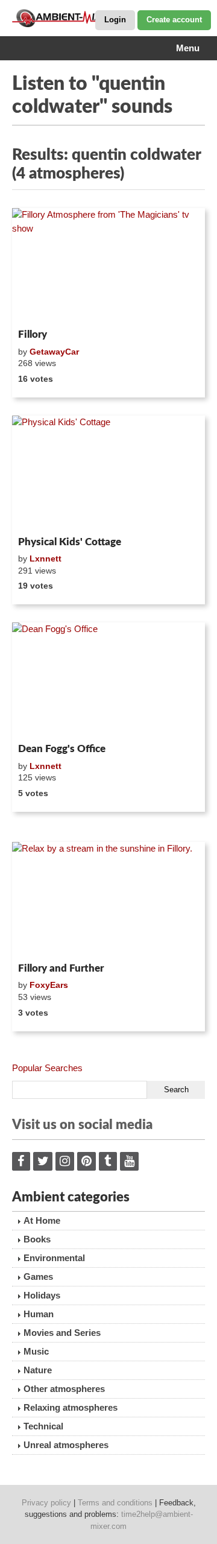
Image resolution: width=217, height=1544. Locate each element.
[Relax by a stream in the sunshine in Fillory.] (108, 900)
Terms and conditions (115, 1502)
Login (115, 19)
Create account (174, 19)
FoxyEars (49, 985)
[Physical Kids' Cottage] (108, 473)
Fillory (32, 334)
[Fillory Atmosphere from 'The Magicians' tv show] (108, 266)
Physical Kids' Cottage (69, 542)
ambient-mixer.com (72, 18)
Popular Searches (47, 1068)
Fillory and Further (61, 968)
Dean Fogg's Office (61, 749)
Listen (41, 308)
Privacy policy (46, 1502)
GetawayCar (54, 351)
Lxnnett (45, 558)
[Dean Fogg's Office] (108, 680)
